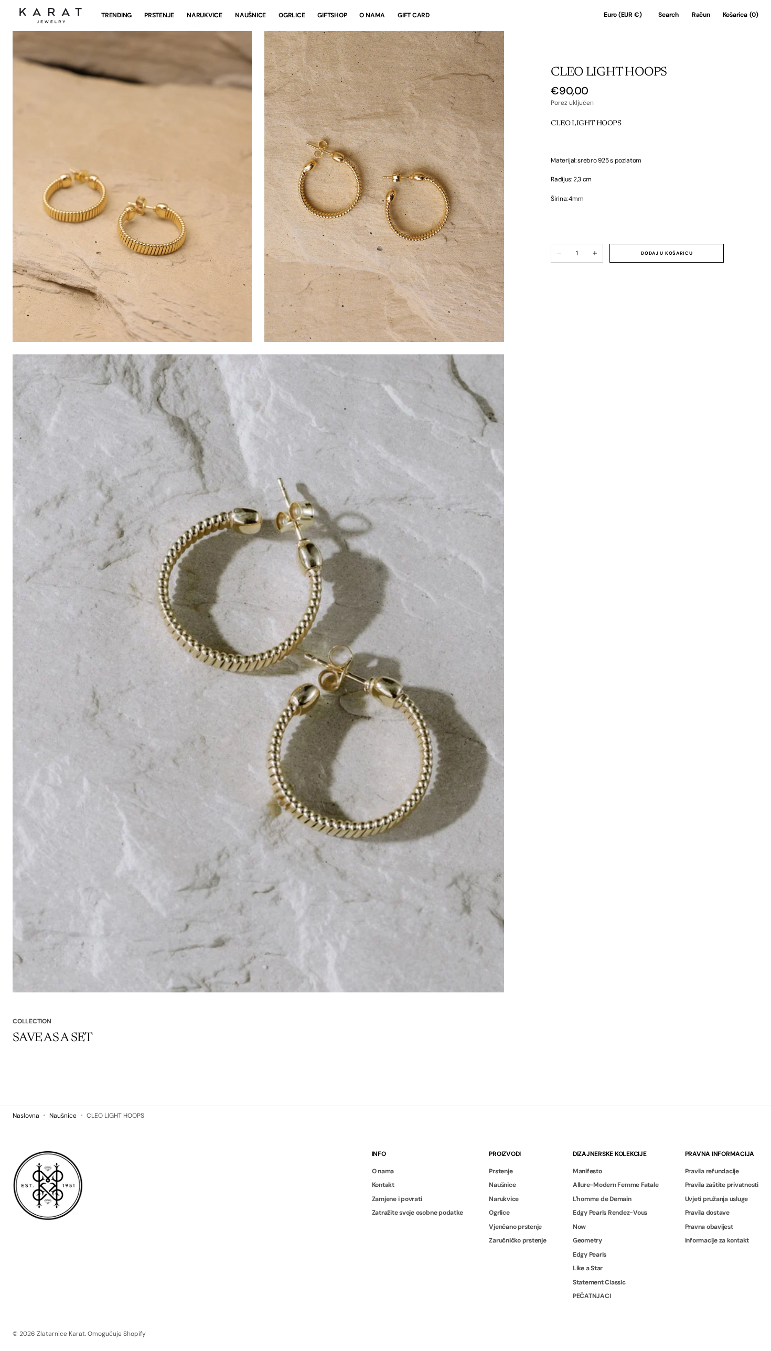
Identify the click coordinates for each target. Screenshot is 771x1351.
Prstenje (500, 1171)
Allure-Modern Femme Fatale (616, 1185)
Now (579, 1227)
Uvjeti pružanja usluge (716, 1199)
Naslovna (26, 1115)
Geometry (587, 1240)
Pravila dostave (707, 1212)
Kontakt (383, 1185)
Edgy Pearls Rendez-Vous (610, 1212)
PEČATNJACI (592, 1296)
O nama (383, 1171)
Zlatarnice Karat (61, 1334)
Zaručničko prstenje (517, 1240)
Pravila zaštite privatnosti (722, 1185)
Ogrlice (499, 1212)
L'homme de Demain (602, 1199)
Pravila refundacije (712, 1171)
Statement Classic (599, 1282)
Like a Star (588, 1268)
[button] (622, 15)
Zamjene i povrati (397, 1199)
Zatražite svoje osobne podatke (417, 1212)
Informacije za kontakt (717, 1240)
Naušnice (63, 1115)
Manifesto (587, 1171)
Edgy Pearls (589, 1254)
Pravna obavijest (709, 1227)
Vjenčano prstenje (515, 1227)
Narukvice (504, 1199)
